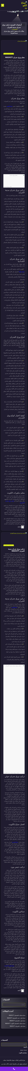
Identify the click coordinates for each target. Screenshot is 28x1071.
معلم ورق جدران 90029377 (15, 57)
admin (19, 527)
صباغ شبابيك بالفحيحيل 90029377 (17, 1015)
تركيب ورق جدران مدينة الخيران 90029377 (16, 550)
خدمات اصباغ (7, 53)
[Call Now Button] (14, 1069)
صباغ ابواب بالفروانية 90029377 (17, 1026)
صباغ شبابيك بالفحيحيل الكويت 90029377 (15, 1023)
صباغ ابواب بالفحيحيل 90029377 (17, 1020)
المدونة (11, 53)
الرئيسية (15, 29)
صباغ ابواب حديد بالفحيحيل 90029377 (16, 1018)
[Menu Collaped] (2, 5)
